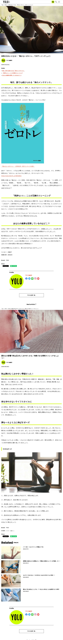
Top (2, 5)
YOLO (6, 5)
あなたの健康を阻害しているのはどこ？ (11, 75)
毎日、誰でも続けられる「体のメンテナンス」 (13, 70)
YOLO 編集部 (28, 275)
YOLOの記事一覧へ (31, 295)
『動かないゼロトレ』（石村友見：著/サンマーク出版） (18, 166)
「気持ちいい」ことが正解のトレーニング (12, 73)
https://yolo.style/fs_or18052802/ (11, 176)
